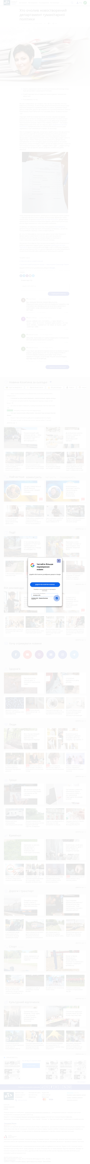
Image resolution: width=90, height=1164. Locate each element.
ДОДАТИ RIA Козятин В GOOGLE (45, 584)
